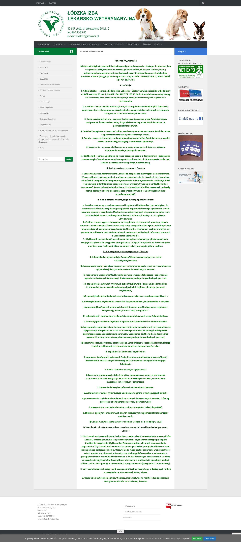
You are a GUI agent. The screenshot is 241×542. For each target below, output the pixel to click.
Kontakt (128, 517)
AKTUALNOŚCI (44, 44)
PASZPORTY (132, 44)
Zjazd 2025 (44, 67)
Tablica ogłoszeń (46, 107)
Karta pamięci (45, 113)
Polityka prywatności (133, 511)
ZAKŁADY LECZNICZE (113, 44)
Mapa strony (130, 506)
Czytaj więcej (209, 538)
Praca (42, 147)
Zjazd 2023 (44, 79)
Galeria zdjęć (45, 101)
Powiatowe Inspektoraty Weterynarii (54, 130)
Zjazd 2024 (44, 73)
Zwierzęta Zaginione (48, 119)
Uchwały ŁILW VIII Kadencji (50, 90)
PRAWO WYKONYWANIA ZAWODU (84, 44)
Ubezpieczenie (45, 61)
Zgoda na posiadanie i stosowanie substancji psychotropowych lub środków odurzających (53, 139)
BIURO (157, 44)
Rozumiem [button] (197, 538)
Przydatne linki (45, 124)
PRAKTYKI (146, 44)
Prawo (42, 96)
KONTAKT (40, 3)
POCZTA (52, 3)
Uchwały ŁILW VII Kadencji (50, 84)
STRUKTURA (58, 44)
